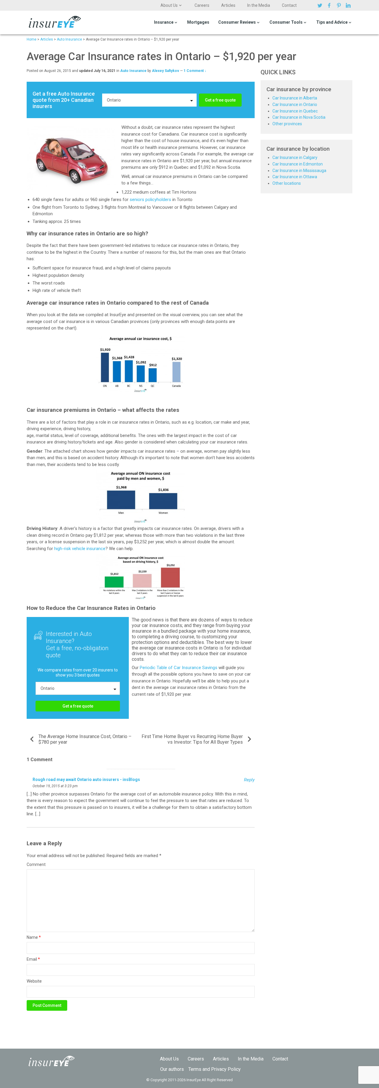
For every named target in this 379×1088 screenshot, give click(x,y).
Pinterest (339, 5)
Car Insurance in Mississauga (299, 170)
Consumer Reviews (237, 22)
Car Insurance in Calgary (294, 157)
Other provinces (287, 123)
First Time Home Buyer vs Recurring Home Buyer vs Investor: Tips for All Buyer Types (192, 739)
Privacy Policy (226, 1069)
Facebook (330, 5)
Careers (202, 5)
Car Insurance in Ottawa (294, 176)
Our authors (172, 1069)
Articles (228, 5)
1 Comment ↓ (195, 71)
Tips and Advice (332, 22)
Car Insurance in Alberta (294, 98)
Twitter (320, 5)
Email (33, 959)
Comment (36, 864)
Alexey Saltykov (165, 71)
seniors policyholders (150, 199)
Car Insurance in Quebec (295, 111)
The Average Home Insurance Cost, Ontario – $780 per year (84, 739)
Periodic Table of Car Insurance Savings (178, 667)
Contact (289, 5)
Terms (194, 1069)
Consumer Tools (286, 22)
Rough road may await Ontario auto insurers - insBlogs (86, 779)
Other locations (286, 183)
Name (34, 937)
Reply (249, 779)
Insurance (164, 22)
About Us (169, 5)
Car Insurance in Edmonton (297, 164)
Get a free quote (220, 100)
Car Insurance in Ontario (294, 104)
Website (34, 981)
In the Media (258, 5)
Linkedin (349, 5)
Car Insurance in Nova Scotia (298, 117)
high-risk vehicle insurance (79, 548)
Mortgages (198, 22)
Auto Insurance (133, 71)
